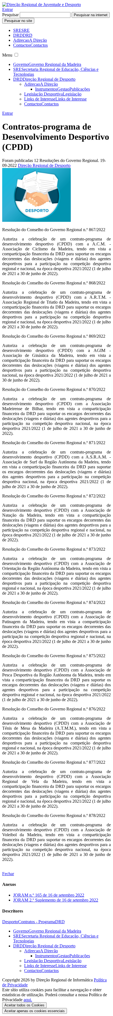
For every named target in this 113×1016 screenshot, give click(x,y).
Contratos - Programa (36, 921)
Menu (7, 55)
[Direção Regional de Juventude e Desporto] (41, 4)
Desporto (10, 921)
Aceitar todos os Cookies (24, 1005)
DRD (60, 921)
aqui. (28, 999)
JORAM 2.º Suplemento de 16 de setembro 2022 (55, 900)
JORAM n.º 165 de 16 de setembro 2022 (48, 895)
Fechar (8, 873)
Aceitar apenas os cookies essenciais (34, 1011)
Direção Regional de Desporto (44, 165)
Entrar (7, 9)
